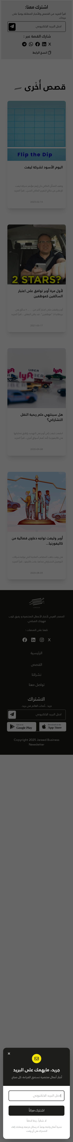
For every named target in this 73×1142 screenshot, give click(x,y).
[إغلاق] (8, 1053)
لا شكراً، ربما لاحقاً (36, 1120)
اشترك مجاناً (36, 1110)
